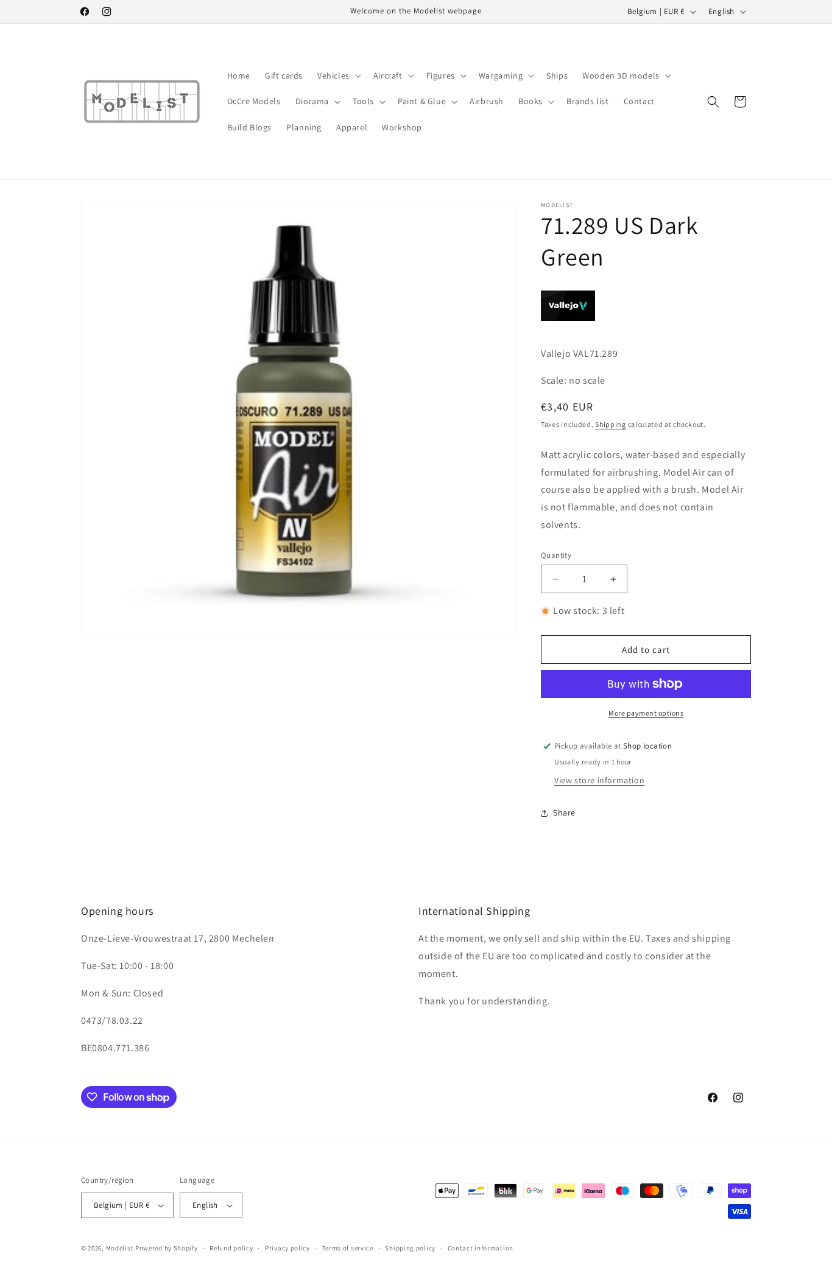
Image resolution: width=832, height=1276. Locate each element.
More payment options (645, 712)
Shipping (610, 424)
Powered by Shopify (166, 1248)
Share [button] (564, 812)
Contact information (480, 1248)
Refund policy (231, 1248)
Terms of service (347, 1248)
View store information (599, 780)
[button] (338, 75)
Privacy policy (287, 1248)
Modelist (120, 1248)
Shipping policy (410, 1248)
